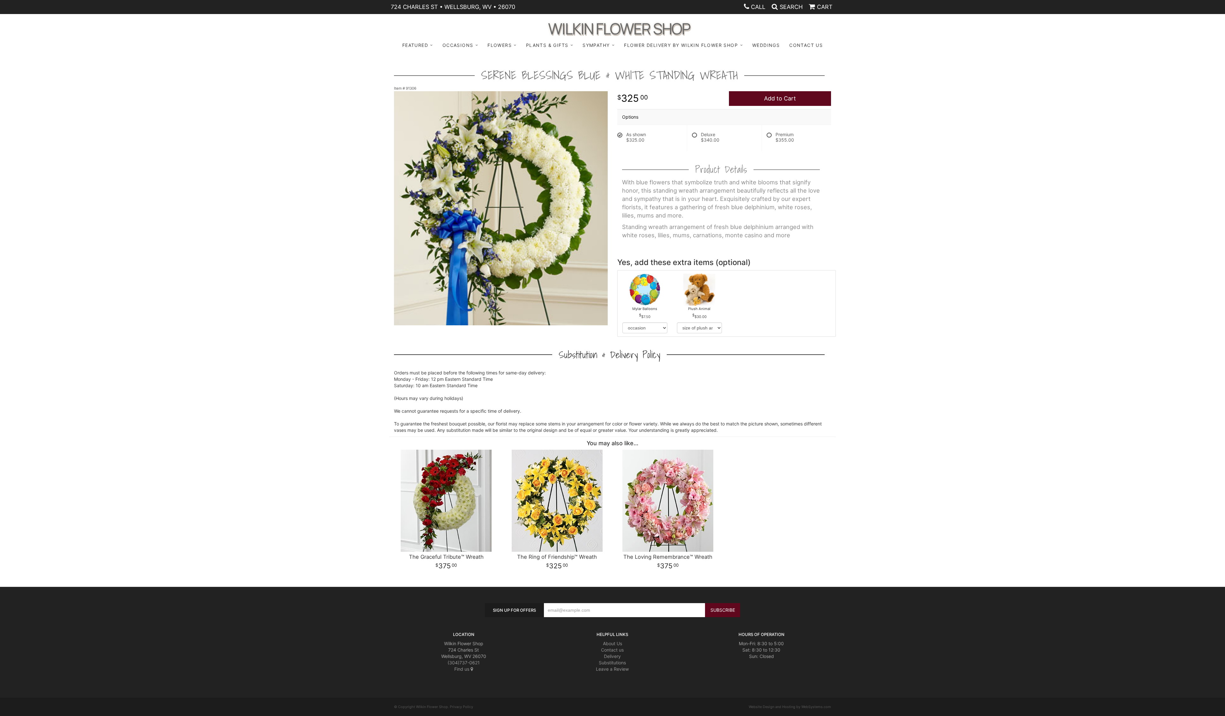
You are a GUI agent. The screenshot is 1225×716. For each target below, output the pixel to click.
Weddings (766, 45)
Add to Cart (780, 98)
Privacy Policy (461, 707)
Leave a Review (612, 669)
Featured (415, 45)
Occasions (457, 45)
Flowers (499, 45)
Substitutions (612, 662)
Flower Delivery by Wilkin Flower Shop (681, 45)
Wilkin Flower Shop (619, 27)
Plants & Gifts (547, 45)
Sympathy (596, 45)
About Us (612, 643)
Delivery (612, 656)
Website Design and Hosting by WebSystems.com (790, 707)
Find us (462, 669)
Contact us (612, 650)
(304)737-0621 (464, 662)
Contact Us (806, 45)
